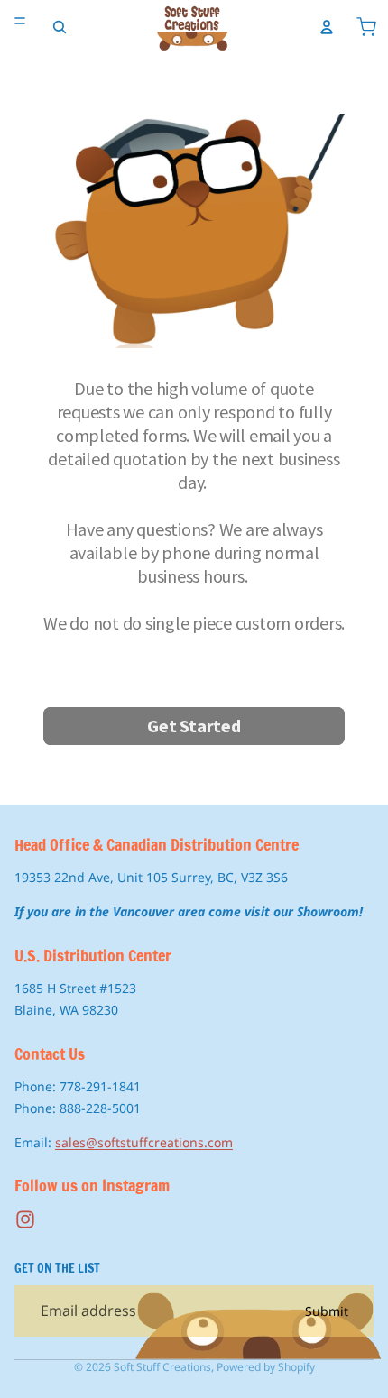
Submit (326, 1311)
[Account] (326, 27)
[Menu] (20, 20)
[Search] (59, 27)
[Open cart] (366, 27)
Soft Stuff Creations (162, 1367)
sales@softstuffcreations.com (144, 1142)
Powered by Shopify (266, 1367)
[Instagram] (25, 1219)
